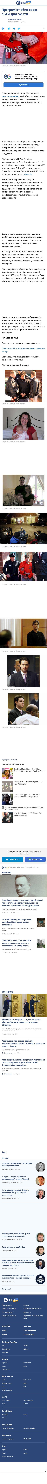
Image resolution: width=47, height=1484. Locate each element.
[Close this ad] (45, 1471)
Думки (5, 1158)
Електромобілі (28, 1400)
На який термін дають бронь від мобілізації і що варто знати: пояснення (17, 922)
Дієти (4, 1418)
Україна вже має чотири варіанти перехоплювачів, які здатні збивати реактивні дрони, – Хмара (23, 1044)
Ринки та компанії (8, 1428)
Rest (4, 1152)
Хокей (4, 1366)
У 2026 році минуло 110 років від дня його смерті (19, 909)
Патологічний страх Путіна (13, 1247)
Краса (4, 1453)
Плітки (26, 1449)
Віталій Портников (9, 1183)
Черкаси (5, 1352)
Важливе (6, 872)
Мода (25, 1453)
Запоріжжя (6, 1349)
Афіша (4, 1449)
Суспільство (29, 1334)
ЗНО (3, 1386)
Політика (27, 1326)
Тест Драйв (6, 1400)
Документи (27, 1312)
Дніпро (26, 1349)
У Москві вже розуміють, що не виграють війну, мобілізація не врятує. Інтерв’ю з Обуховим (21, 1022)
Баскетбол (27, 1363)
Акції (3, 1404)
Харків (26, 1345)
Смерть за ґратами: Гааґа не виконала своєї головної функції (15, 1178)
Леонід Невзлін (7, 1198)
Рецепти (5, 1414)
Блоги (4, 1334)
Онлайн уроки (6, 1383)
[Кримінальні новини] (5, 868)
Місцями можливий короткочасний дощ (16, 949)
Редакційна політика (9, 760)
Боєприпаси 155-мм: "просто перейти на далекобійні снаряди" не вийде (18, 1277)
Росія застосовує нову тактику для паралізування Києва (17, 1164)
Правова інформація (9, 1308)
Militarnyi (5, 1281)
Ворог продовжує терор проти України (16, 1050)
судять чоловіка (10, 96)
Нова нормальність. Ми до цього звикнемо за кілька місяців (16, 1235)
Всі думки (6, 1289)
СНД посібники (7, 1390)
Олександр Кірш (8, 1269)
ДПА (25, 1383)
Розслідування (30, 1330)
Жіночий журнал (7, 1456)
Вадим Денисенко (8, 1239)
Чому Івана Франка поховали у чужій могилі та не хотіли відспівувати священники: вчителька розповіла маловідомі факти (22, 903)
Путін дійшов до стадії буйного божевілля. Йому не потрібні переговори (15, 1192)
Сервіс (26, 1404)
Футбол (4, 1363)
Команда (26, 1305)
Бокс (25, 1366)
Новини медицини (8, 1439)
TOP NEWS (7, 992)
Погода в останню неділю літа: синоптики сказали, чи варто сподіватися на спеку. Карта (16, 943)
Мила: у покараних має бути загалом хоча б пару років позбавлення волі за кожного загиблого (18, 1262)
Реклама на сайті (7, 1312)
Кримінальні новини (14, 19)
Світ (4, 1330)
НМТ (25, 1386)
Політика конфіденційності (32, 1308)
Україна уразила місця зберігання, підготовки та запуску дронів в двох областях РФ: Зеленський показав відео (23, 1062)
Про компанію (7, 1305)
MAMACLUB (27, 1439)
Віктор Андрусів (8, 1169)
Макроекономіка (29, 1428)
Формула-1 (6, 1369)
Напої (25, 1414)
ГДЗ (3, 1380)
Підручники (27, 1380)
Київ (3, 1345)
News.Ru (28, 174)
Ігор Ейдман (6, 1250)
